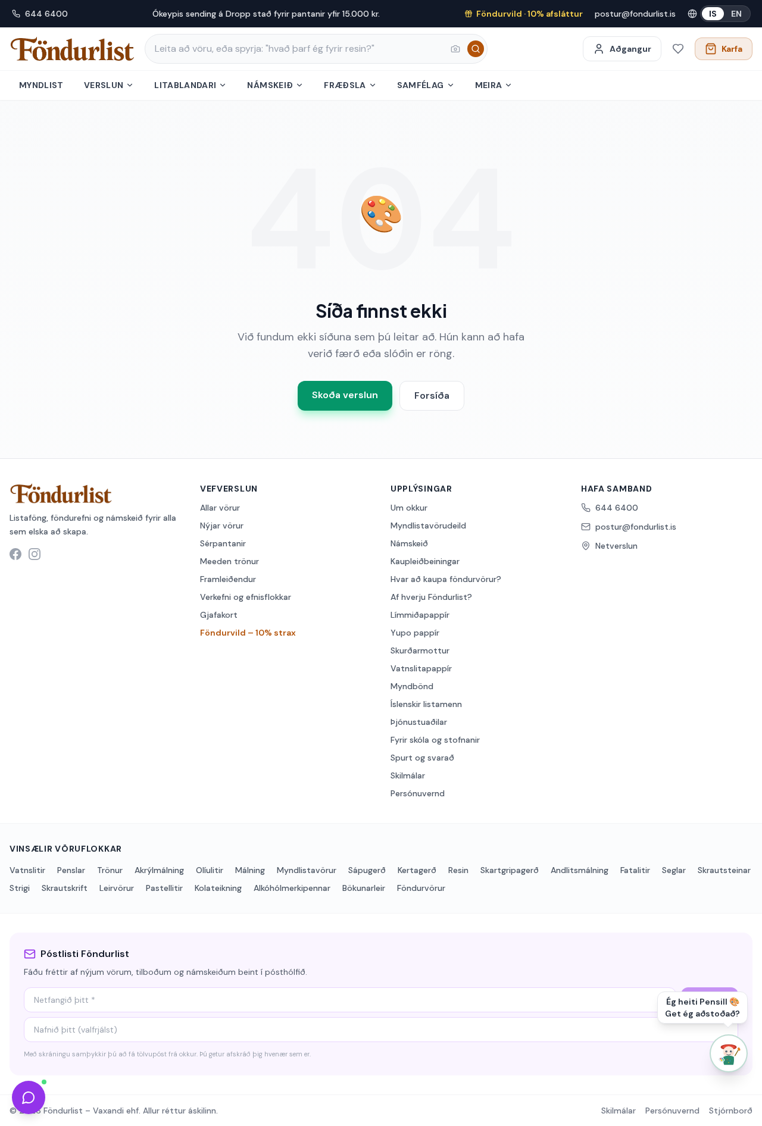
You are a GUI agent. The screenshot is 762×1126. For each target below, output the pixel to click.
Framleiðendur (228, 579)
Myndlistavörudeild (428, 525)
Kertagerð (417, 870)
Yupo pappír (415, 632)
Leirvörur (116, 888)
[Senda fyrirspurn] (28, 1097)
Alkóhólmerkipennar (292, 888)
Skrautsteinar (724, 870)
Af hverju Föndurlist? (431, 597)
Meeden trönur (229, 561)
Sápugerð (367, 870)
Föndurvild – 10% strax (248, 632)
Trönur (110, 870)
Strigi (20, 888)
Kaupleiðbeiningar (425, 561)
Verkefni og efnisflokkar (245, 597)
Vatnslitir (27, 870)
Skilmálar (408, 775)
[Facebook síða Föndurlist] (15, 554)
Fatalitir (635, 870)
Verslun (103, 85)
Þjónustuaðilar (419, 722)
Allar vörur (220, 507)
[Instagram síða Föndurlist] (34, 554)
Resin (458, 870)
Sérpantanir (223, 543)
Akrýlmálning (159, 870)
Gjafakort (219, 614)
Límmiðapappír (420, 614)
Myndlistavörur (306, 870)
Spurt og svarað (422, 757)
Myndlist (41, 85)
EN (736, 13)
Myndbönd (412, 686)
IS (713, 13)
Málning (250, 870)
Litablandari (185, 85)
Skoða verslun (345, 395)
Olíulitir (209, 870)
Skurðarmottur (420, 650)
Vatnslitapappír (421, 668)
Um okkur (409, 507)
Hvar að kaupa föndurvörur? (446, 579)
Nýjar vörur (221, 525)
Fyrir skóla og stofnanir (435, 739)
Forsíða (431, 395)
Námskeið (270, 85)
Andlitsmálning (579, 870)
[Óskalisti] (678, 49)
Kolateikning (218, 888)
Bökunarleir (363, 888)
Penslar (71, 870)
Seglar (674, 870)
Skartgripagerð (509, 870)
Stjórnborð (730, 1110)
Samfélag (420, 85)
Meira (488, 85)
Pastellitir (164, 888)
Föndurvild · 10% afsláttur (529, 13)
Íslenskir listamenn (426, 704)
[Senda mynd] (455, 48)
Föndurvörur (421, 888)
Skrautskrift (65, 888)
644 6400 (46, 13)
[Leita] (475, 48)
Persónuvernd (418, 793)
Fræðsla (345, 85)
